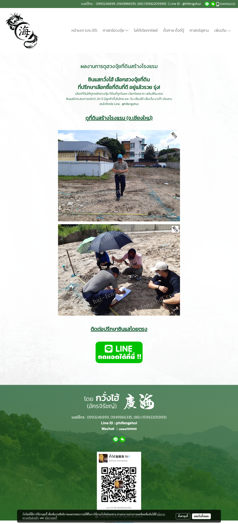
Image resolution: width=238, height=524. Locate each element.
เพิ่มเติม (220, 30)
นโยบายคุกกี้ (51, 517)
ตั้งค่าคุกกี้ (183, 516)
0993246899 (105, 3)
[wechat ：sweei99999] (213, 3)
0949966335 (126, 3)
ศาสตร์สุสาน (199, 30)
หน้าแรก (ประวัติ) (84, 30)
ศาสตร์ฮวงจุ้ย (114, 30)
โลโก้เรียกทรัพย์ (146, 30)
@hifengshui (191, 3)
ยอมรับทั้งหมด (201, 516)
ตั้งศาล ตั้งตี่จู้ (173, 30)
